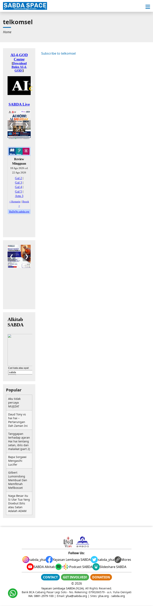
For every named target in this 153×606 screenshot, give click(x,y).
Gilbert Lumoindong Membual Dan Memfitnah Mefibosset (17, 480)
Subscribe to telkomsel (58, 53)
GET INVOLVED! (75, 577)
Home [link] (7, 32)
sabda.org (118, 596)
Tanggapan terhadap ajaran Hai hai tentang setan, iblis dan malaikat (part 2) (19, 441)
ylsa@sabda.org (76, 596)
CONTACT (50, 577)
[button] (147, 7)
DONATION (101, 577)
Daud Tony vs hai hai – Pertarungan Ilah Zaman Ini (18, 420)
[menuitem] (7, 32)
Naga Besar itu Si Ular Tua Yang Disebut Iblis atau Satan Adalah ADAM (19, 503)
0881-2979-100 (44, 596)
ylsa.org (103, 596)
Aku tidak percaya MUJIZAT (14, 402)
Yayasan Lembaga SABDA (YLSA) (62, 588)
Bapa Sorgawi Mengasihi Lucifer (17, 460)
